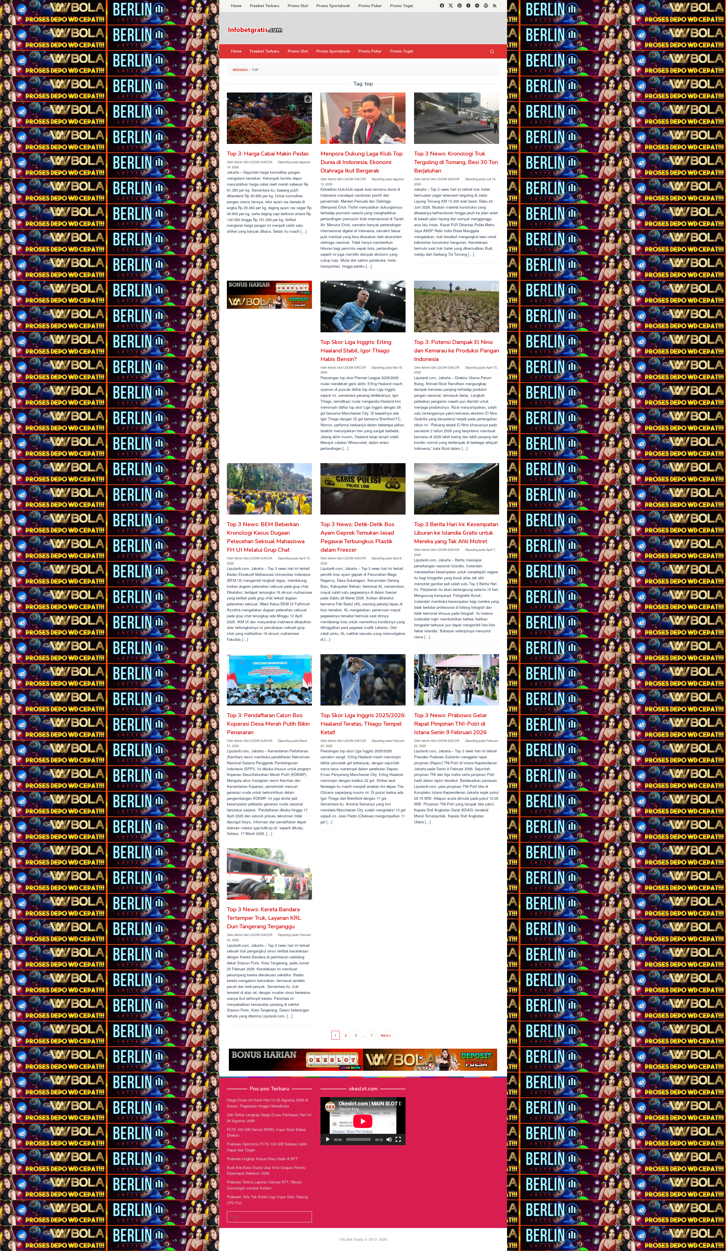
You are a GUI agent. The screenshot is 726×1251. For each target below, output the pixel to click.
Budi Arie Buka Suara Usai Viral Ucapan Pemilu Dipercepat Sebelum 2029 (266, 1170)
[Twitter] (450, 6)
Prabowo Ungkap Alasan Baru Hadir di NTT (262, 1158)
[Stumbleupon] (477, 6)
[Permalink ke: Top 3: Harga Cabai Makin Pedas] (269, 118)
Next (384, 1035)
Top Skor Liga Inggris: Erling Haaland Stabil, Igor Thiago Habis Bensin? (355, 350)
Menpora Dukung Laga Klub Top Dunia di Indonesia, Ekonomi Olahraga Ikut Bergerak (361, 162)
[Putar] (328, 1139)
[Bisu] (389, 1139)
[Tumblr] (468, 6)
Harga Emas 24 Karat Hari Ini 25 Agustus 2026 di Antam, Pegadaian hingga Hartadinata (267, 1103)
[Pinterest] (459, 6)
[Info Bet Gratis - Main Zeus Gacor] (255, 29)
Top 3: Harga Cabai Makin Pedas (268, 154)
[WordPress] (486, 6)
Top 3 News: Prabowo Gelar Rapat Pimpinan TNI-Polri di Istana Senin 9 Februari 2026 (450, 723)
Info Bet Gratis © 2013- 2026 (363, 1239)
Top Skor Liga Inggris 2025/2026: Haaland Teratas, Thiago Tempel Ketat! (363, 723)
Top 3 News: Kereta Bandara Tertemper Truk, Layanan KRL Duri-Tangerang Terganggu (264, 918)
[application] (363, 1121)
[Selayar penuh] (398, 1139)
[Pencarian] (492, 51)
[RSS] (494, 6)
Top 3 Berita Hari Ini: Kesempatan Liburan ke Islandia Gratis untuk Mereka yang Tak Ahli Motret (456, 532)
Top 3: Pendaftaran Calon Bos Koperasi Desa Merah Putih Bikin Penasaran (268, 723)
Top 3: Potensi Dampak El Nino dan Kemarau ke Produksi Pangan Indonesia (456, 350)
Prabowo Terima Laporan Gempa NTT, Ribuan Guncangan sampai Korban (264, 1185)
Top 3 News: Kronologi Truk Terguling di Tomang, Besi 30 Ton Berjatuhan (456, 162)
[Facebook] (442, 6)
